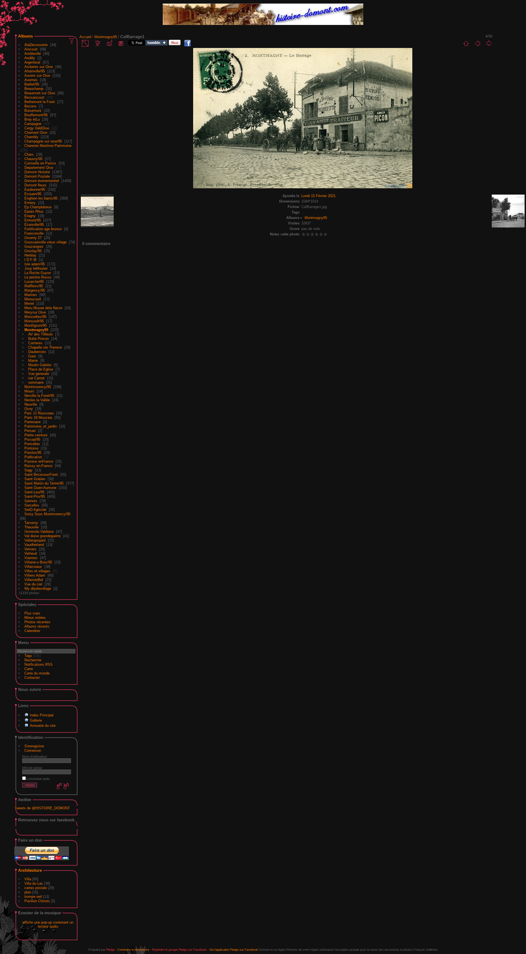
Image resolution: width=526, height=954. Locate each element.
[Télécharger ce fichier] (121, 43)
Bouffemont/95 (36, 115)
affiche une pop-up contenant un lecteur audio (47, 924)
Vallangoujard (34, 540)
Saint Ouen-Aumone (40, 488)
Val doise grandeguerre (42, 536)
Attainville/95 (34, 71)
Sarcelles (31, 505)
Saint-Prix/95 (34, 496)
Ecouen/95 (32, 194)
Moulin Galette (39, 365)
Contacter (32, 678)
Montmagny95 (36, 330)
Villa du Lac (33, 883)
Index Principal (41, 715)
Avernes (31, 80)
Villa (27, 879)
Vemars (30, 549)
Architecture (30, 870)
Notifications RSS (38, 664)
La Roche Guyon (37, 273)
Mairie (33, 360)
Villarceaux (33, 567)
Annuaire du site (43, 726)
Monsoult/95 (34, 321)
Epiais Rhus (34, 211)
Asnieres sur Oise (38, 67)
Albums (25, 36)
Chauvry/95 (33, 159)
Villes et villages (37, 571)
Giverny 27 (33, 238)
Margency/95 (34, 290)
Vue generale (38, 374)
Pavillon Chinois (37, 901)
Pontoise (31, 448)
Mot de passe (32, 768)
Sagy (28, 470)
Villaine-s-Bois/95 (38, 562)
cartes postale (35, 888)
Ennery (30, 203)
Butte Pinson (38, 339)
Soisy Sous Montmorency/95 (47, 514)
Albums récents (36, 626)
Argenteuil (32, 62)
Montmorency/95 (37, 387)
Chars (29, 154)
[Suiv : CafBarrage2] (489, 43)
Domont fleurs (35, 185)
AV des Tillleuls (40, 334)
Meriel (29, 303)
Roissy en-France (38, 466)
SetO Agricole (35, 510)
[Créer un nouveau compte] (58, 786)
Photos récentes (37, 622)
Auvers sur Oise (37, 75)
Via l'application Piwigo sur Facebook (233, 949)
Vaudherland (34, 545)
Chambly (31, 137)
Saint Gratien (34, 479)
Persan (30, 431)
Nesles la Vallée (37, 400)
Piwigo (110, 949)
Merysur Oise (35, 312)
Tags (28, 656)
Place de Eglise (40, 369)
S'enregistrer (34, 746)
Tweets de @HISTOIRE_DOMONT (42, 808)
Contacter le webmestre (133, 949)
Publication (33, 457)
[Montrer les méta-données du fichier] (109, 43)
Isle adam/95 (34, 264)
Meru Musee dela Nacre (43, 308)
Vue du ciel (33, 584)
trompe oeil (33, 897)
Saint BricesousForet (41, 474)
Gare (32, 356)
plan (27, 892)
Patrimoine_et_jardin (40, 426)
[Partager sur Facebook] (187, 43)
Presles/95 (32, 453)
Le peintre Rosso (37, 277)
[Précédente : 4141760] (477, 43)
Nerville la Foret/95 (39, 396)
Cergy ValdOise (36, 128)
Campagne (32, 124)
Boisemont (32, 111)
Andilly (29, 58)
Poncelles (32, 444)
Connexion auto (38, 779)
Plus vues (32, 613)
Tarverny (31, 523)
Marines (30, 295)
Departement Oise (38, 168)
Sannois (30, 501)
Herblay (30, 255)
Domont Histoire (37, 172)
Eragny (30, 216)
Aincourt (31, 49)
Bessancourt (34, 97)
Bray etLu (32, 119)
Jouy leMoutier (36, 268)
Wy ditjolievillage (37, 588)
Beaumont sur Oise (39, 93)
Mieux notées (35, 618)
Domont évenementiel (41, 181)
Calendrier (32, 631)
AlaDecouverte (36, 45)
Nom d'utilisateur (34, 756)
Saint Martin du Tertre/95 (44, 483)
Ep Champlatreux (38, 207)
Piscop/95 (32, 439)
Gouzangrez (34, 246)
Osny (28, 409)
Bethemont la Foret (39, 102)
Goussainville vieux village (45, 242)
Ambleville (32, 54)
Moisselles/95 (35, 317)
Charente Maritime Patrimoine (48, 146)
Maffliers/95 (33, 286)
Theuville (31, 527)
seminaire (36, 382)
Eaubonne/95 (34, 189)
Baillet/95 (31, 84)
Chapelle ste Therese (45, 347)
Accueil (85, 37)
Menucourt (32, 299)
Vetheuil (30, 553)
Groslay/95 (33, 251)
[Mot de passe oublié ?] (65, 786)
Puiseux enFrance (38, 461)
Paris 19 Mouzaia (38, 417)
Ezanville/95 (34, 225)
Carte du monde (37, 673)
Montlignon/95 (35, 325)
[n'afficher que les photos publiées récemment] (72, 40)
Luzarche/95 (34, 282)
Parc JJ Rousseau (39, 413)
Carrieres (35, 343)
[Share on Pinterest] (175, 44)
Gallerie (36, 720)
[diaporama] (98, 43)
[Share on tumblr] (156, 44)
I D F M (31, 260)
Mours (29, 391)
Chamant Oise (35, 132)
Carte (28, 669)
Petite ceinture (35, 435)
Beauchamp (33, 89)
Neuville (30, 404)
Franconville (34, 233)
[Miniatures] (466, 43)
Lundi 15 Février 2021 (318, 196)
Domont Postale (37, 176)
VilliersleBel (33, 580)
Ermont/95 (32, 220)
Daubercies (37, 352)
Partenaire (32, 422)
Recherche (32, 660)
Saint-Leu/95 (34, 492)
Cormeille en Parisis (40, 163)
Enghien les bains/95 (41, 198)
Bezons (30, 106)
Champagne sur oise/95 (43, 141)
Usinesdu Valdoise (39, 531)
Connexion (32, 750)
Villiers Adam (34, 575)
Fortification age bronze (43, 229)
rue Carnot (36, 378)
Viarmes (31, 558)
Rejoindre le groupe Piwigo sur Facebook (179, 949)
